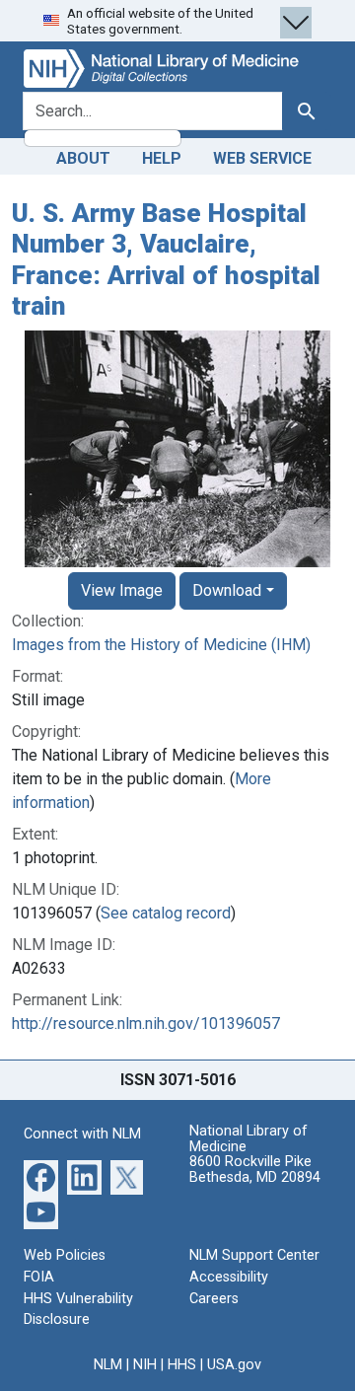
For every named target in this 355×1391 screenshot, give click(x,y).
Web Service (262, 158)
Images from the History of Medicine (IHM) (161, 644)
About (83, 158)
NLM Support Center (254, 1255)
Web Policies (65, 1255)
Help (161, 158)
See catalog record (166, 913)
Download (226, 590)
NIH (145, 1364)
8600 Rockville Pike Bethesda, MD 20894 (254, 1169)
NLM (108, 1364)
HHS (182, 1364)
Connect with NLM (82, 1134)
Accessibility (228, 1277)
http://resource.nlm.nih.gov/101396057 (146, 1023)
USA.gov (234, 1364)
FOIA (39, 1277)
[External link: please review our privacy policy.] (41, 1176)
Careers (214, 1298)
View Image (122, 590)
